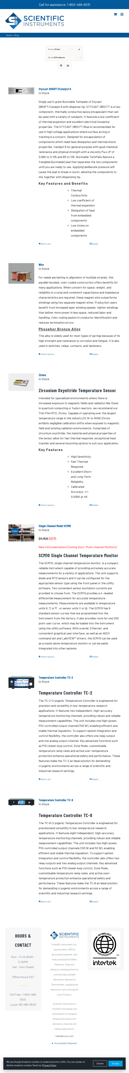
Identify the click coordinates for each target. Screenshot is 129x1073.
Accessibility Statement (65, 1043)
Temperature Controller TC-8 (56, 800)
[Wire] (21, 282)
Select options (47, 354)
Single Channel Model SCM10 (55, 526)
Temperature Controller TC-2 (56, 677)
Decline (100, 1063)
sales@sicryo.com (64, 1036)
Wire (41, 264)
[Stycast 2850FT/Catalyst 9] (21, 107)
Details (95, 244)
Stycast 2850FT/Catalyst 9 (55, 89)
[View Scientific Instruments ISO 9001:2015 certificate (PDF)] (105, 934)
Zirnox (42, 375)
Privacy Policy (49, 1065)
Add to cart (46, 244)
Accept (115, 1063)
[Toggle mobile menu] (122, 14)
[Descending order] (79, 49)
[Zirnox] (21, 393)
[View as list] (67, 65)
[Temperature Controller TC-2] (21, 695)
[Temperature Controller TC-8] (21, 818)
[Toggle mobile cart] (115, 14)
